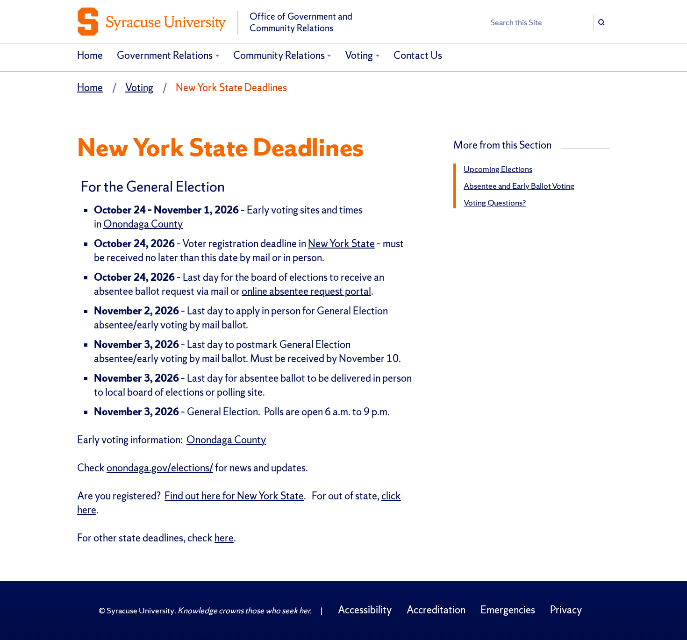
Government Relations (165, 55)
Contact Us (418, 55)
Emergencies (507, 610)
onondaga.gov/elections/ (160, 468)
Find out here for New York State (234, 496)
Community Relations (279, 55)
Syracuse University (140, 610)
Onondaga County (143, 224)
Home (90, 55)
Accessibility (365, 610)
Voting (359, 55)
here (224, 538)
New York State (341, 243)
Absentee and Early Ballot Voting (519, 185)
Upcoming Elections (498, 169)
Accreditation (436, 610)
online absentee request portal (306, 291)
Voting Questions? (495, 202)
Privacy (566, 610)
